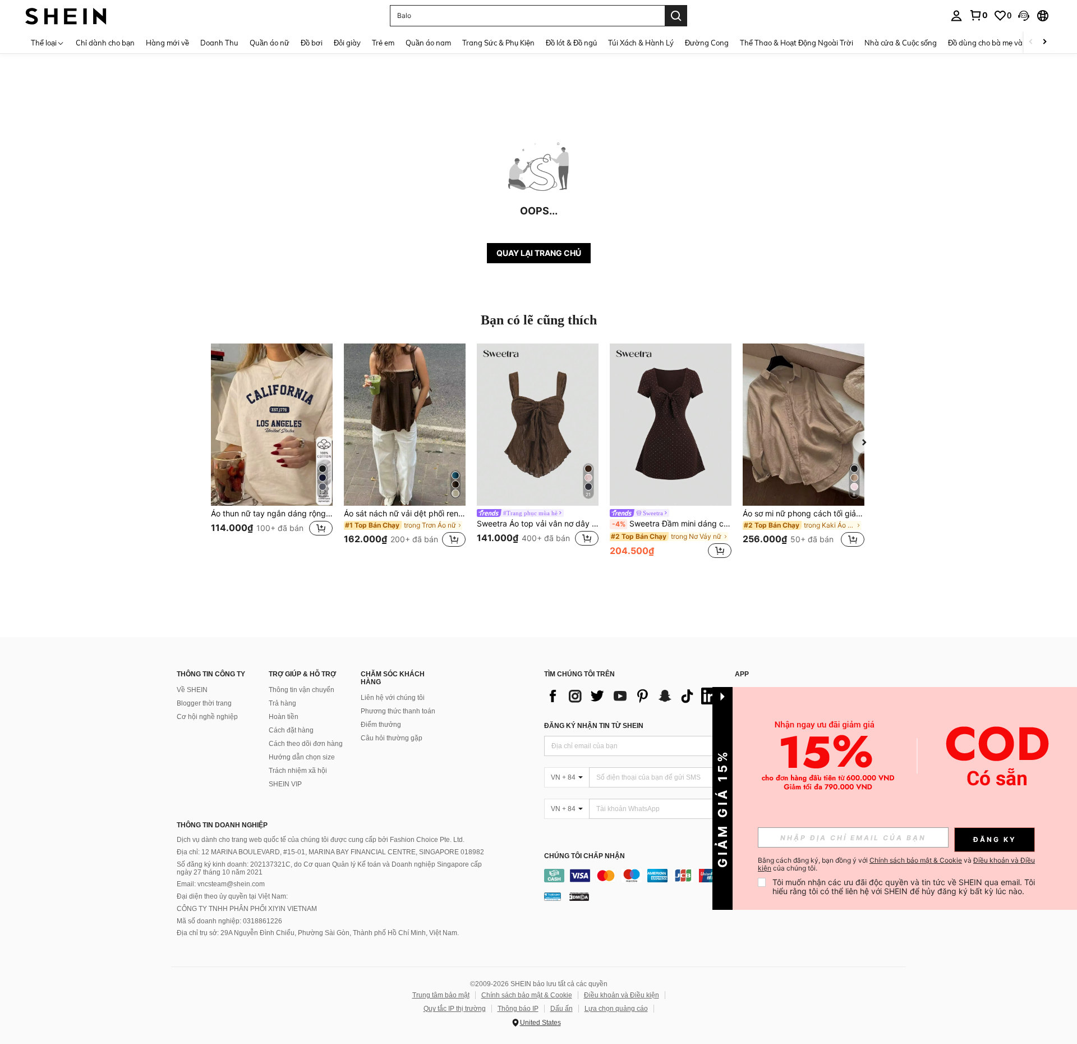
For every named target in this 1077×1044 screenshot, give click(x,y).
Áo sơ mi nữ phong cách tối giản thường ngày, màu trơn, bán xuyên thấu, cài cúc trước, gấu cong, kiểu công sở (803, 513)
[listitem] (272, 452)
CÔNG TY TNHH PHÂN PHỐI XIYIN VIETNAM (247, 909)
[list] (634, 696)
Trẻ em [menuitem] (383, 42)
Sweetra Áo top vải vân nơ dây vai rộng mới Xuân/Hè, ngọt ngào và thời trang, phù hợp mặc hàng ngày (538, 523)
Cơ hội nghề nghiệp (207, 717)
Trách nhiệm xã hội (298, 771)
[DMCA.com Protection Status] (579, 896)
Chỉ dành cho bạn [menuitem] (105, 42)
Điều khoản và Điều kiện (621, 995)
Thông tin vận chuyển (301, 690)
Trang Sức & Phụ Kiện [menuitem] (498, 42)
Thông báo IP (518, 1009)
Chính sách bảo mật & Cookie (526, 995)
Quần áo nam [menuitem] (428, 42)
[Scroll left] (1031, 42)
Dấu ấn (561, 1009)
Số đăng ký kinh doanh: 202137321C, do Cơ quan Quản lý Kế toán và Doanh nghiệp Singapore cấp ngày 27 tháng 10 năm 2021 (329, 868)
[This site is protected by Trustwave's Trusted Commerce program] (552, 896)
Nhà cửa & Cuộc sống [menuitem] (900, 42)
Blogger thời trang (204, 703)
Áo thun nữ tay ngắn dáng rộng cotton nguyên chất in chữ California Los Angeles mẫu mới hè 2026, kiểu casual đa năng (272, 513)
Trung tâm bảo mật (441, 995)
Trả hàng (282, 703)
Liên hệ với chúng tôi (393, 698)
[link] (978, 15)
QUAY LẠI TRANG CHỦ (538, 253)
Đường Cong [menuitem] (707, 42)
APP (742, 674)
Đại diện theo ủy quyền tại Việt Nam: (232, 896)
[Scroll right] (1044, 42)
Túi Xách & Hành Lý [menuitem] (641, 42)
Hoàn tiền (283, 717)
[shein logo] (66, 15)
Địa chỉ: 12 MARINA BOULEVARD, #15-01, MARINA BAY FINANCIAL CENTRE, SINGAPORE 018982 (330, 852)
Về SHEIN (192, 690)
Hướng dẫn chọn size (302, 757)
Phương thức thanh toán (398, 711)
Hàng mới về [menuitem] (167, 42)
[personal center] (956, 15)
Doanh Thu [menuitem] (219, 42)
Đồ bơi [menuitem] (312, 42)
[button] (1023, 15)
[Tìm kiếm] (676, 15)
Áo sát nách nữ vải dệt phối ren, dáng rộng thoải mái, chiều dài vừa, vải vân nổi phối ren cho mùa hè (405, 513)
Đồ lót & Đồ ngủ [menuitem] (571, 42)
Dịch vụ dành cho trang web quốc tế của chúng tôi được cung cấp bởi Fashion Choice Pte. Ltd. (320, 840)
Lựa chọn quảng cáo (616, 1009)
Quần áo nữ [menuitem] (269, 42)
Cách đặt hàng (291, 730)
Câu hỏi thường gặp (391, 738)
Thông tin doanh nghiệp (222, 825)
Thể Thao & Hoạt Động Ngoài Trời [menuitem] (796, 42)
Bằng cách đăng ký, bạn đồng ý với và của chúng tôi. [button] (896, 864)
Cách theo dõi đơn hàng (306, 744)
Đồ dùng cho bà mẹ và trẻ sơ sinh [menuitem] (1004, 42)
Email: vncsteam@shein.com (221, 884)
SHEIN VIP (285, 784)
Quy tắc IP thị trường (455, 1009)
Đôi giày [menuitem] (347, 42)
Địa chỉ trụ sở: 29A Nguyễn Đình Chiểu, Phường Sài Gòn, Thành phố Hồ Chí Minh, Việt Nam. (318, 933)
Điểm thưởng (381, 725)
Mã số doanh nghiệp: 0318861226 (229, 921)
